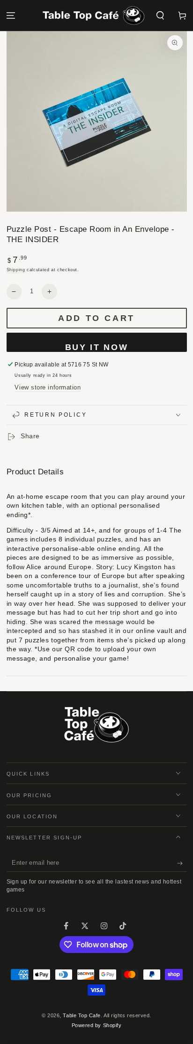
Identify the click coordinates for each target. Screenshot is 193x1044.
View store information (48, 387)
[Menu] (11, 15)
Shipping (16, 269)
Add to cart (96, 318)
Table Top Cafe (82, 1015)
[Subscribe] (182, 863)
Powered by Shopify (97, 1025)
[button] (160, 15)
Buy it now (96, 347)
